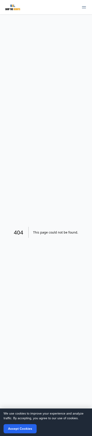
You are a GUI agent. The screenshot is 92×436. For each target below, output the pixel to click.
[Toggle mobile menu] (83, 7)
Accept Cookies (20, 428)
